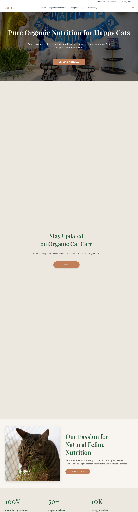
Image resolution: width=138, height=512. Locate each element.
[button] (133, 7)
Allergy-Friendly (76, 8)
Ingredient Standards (57, 8)
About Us (101, 2)
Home (43, 8)
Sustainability (91, 8)
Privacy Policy (127, 2)
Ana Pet (8, 7)
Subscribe (66, 265)
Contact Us (112, 2)
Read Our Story (78, 472)
